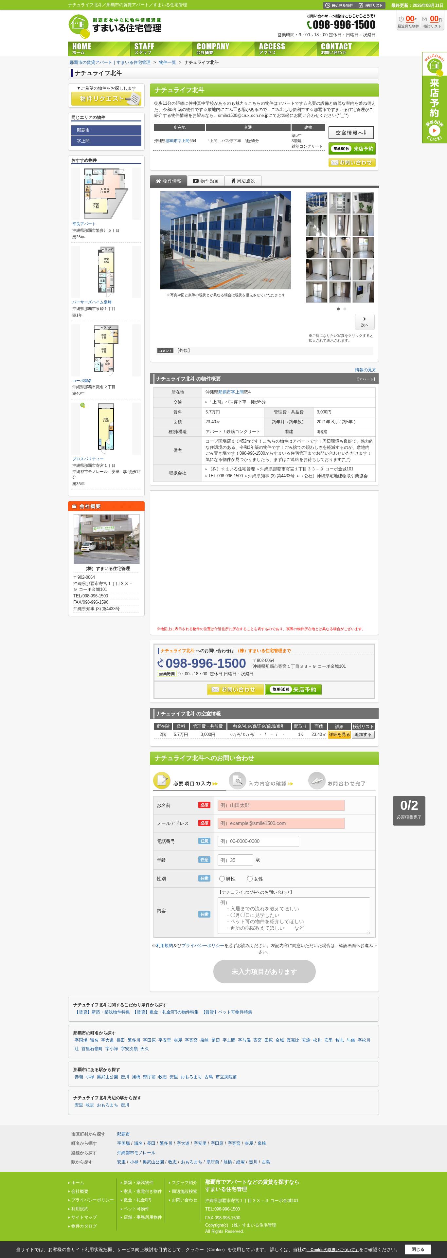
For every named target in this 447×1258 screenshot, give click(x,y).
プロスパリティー (88, 459)
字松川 (364, 1040)
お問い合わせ (184, 1199)
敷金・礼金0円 (138, 1199)
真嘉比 (293, 1040)
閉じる (418, 1249)
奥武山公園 (107, 1077)
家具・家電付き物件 (143, 1191)
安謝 (306, 1040)
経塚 (240, 1161)
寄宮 (257, 1040)
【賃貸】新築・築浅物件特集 (102, 1012)
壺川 (125, 1077)
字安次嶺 (129, 1049)
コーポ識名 (82, 380)
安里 (328, 1040)
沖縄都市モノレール (136, 1152)
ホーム (77, 1182)
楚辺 (215, 1040)
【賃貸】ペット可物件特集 (226, 1012)
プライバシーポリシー (203, 945)
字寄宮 (191, 1040)
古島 (209, 1077)
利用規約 (164, 945)
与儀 (351, 1040)
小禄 (90, 1077)
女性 (258, 879)
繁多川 (134, 1040)
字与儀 (244, 1040)
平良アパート (84, 224)
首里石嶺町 (92, 1049)
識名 (94, 1040)
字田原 (149, 1040)
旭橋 (136, 1077)
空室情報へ (350, 132)
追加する (363, 734)
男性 (231, 879)
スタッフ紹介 (184, 1182)
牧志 (339, 1040)
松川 (317, 1040)
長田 (120, 1040)
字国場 (81, 1040)
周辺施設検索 (184, 1191)
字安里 (164, 1040)
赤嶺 (79, 1077)
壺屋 (178, 1040)
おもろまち (191, 1077)
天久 (144, 1049)
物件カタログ (84, 1226)
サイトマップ (84, 1217)
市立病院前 (226, 1077)
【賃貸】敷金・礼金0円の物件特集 (166, 1012)
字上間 (183, 140)
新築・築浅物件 (138, 1182)
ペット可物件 (136, 1208)
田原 (268, 1040)
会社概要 (79, 1191)
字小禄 (111, 1049)
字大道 (107, 1040)
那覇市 (172, 140)
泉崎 (204, 1040)
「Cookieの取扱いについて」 (333, 1250)
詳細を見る (339, 734)
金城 (280, 1040)
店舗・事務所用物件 (143, 1217)
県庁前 (149, 1077)
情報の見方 (365, 369)
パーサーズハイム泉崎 (92, 302)
